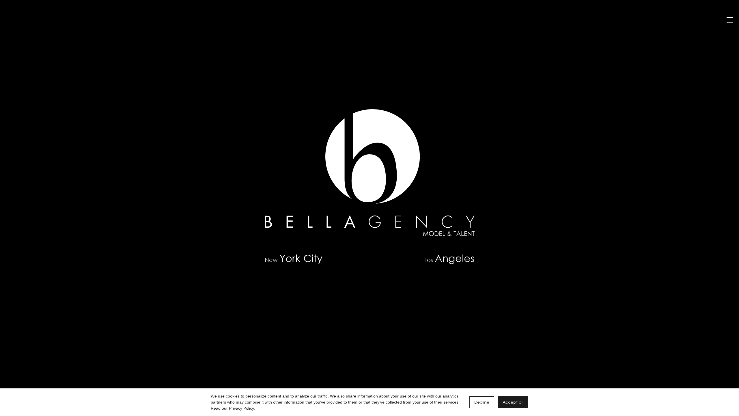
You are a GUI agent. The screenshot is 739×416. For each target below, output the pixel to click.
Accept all (513, 402)
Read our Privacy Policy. (233, 408)
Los (449, 258)
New (293, 258)
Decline (481, 402)
